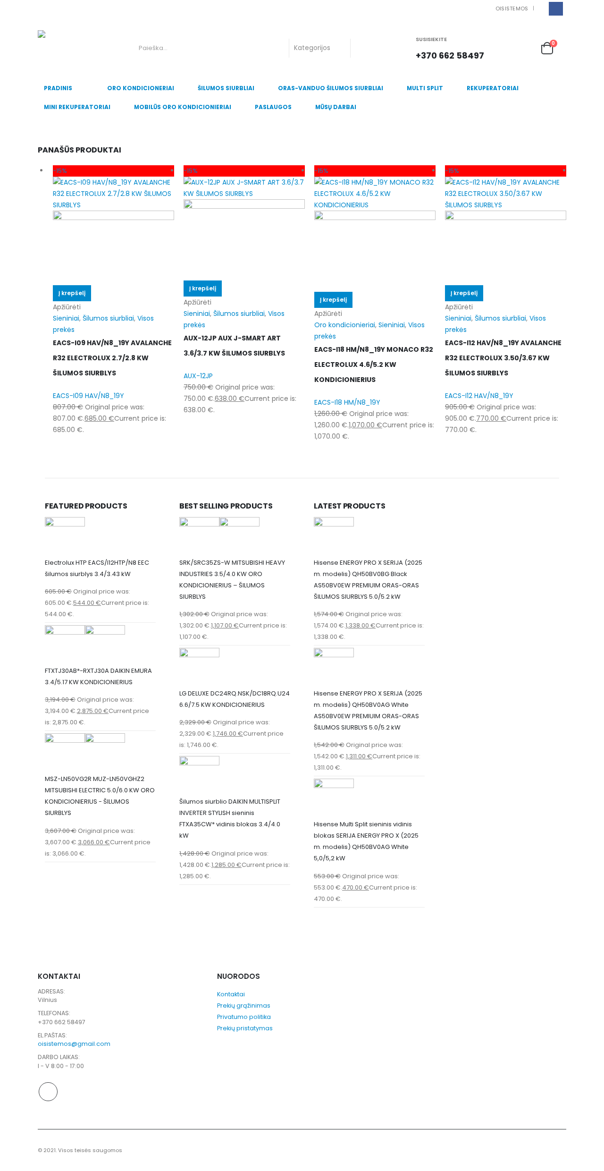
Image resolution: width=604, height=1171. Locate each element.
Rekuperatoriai (493, 88)
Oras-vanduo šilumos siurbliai (330, 88)
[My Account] (505, 48)
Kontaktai (231, 994)
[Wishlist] (525, 48)
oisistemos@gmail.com (74, 1044)
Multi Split (425, 88)
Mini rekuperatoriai (77, 107)
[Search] (365, 48)
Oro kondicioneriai (140, 88)
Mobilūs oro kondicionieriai (182, 107)
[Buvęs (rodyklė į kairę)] (16, 585)
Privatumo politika (244, 1017)
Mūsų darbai (335, 107)
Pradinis (58, 88)
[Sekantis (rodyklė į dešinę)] (587, 585)
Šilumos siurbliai (226, 88)
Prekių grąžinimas (243, 1005)
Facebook (48, 1091)
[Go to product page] (100, 537)
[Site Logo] (77, 48)
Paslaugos (273, 107)
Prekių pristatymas (245, 1028)
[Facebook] (555, 9)
